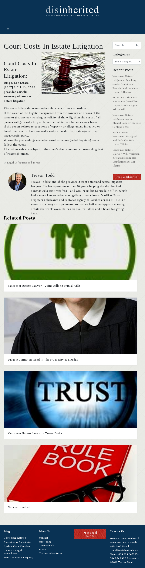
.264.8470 (126, 554)
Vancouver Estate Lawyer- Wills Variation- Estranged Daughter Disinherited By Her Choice (126, 157)
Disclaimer (133, 558)
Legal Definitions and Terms (23, 162)
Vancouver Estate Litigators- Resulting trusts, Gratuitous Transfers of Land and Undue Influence (126, 84)
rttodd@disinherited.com (124, 550)
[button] (127, 177)
